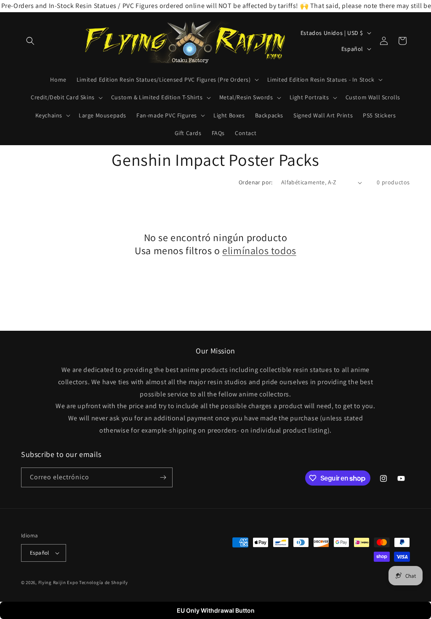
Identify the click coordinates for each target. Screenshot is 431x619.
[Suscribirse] (163, 477)
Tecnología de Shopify (103, 582)
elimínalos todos (259, 250)
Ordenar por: (256, 182)
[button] (30, 41)
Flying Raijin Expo (58, 582)
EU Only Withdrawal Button (216, 610)
